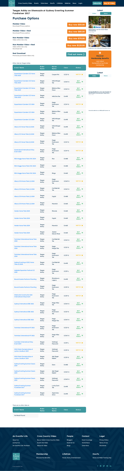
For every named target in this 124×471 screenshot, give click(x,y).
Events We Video (42, 443)
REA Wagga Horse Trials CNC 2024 (25, 158)
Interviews (44, 3)
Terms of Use (103, 443)
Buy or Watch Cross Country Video (48, 440)
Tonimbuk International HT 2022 (24, 327)
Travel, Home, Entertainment (71, 458)
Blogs (68, 445)
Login (80, 3)
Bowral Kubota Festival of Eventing (25, 279)
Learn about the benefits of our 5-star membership (100, 63)
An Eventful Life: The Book (21, 445)
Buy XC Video (109, 3)
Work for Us (70, 443)
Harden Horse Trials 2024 (22, 211)
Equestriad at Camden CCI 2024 (24, 104)
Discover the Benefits (43, 458)
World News (86, 443)
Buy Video (78, 81)
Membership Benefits (100, 58)
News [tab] (105, 13)
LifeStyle (60, 3)
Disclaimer (102, 445)
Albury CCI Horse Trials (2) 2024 (24, 127)
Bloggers (70, 440)
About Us (16, 440)
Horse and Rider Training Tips (102, 458)
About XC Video (42, 445)
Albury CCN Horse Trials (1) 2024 (24, 181)
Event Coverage (87, 440)
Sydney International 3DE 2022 (24, 304)
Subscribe (97, 3)
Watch (78, 74)
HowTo (52, 3)
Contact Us (16, 443)
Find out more (76, 54)
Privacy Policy (103, 440)
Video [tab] (94, 13)
